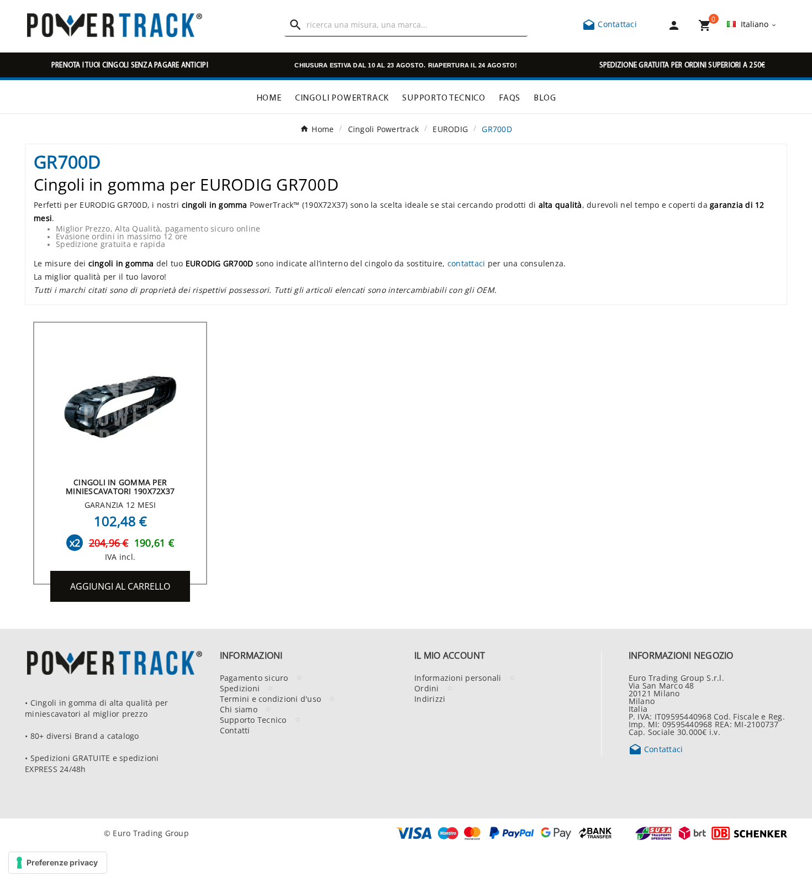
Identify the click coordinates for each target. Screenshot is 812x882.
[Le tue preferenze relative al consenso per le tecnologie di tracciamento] (58, 862)
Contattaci (609, 24)
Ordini (426, 688)
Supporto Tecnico (253, 719)
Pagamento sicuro (254, 677)
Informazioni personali (458, 677)
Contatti (235, 730)
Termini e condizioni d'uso (270, 698)
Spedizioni (240, 688)
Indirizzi (429, 698)
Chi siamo (238, 709)
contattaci (466, 263)
